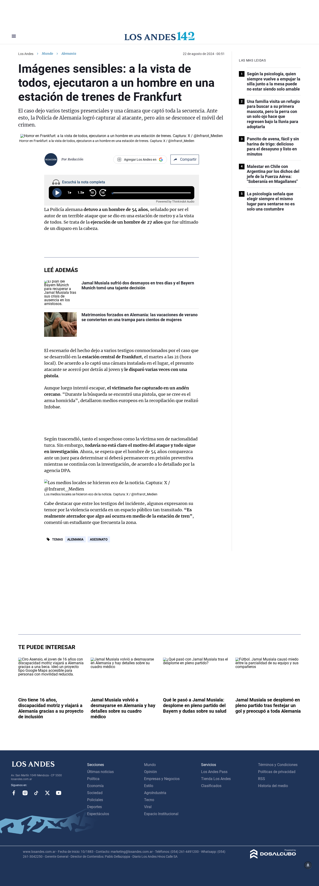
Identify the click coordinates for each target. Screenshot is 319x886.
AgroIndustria (155, 793)
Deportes (94, 807)
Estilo (148, 786)
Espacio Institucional (161, 814)
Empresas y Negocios (162, 779)
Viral (148, 807)
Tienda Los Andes (216, 779)
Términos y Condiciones (278, 765)
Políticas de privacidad (276, 772)
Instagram (25, 793)
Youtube (58, 793)
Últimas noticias (100, 772)
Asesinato (99, 539)
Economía (95, 786)
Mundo (47, 53)
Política (93, 779)
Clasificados (211, 786)
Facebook (14, 793)
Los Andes (25, 54)
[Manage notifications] (308, 865)
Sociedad (95, 793)
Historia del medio (273, 786)
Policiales (95, 800)
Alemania (75, 539)
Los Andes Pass (214, 772)
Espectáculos (98, 814)
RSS (261, 779)
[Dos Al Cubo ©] (273, 857)
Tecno (149, 800)
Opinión (150, 772)
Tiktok (36, 793)
